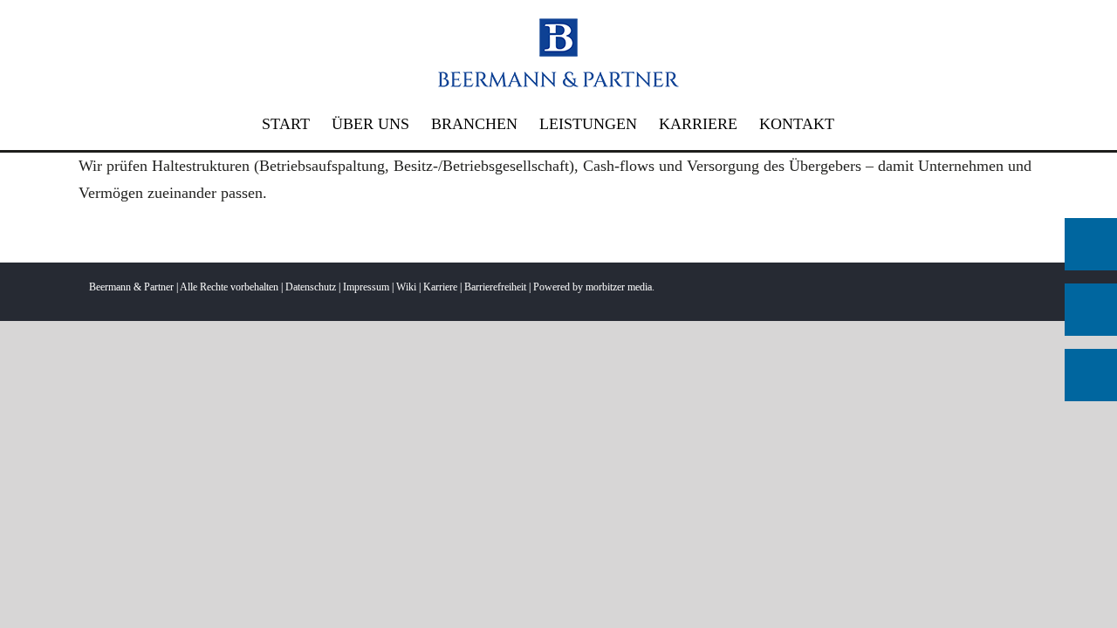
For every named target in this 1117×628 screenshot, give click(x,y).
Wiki (406, 287)
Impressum (366, 287)
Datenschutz (310, 287)
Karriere (440, 287)
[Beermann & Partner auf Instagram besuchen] (1091, 375)
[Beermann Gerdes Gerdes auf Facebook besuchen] (1091, 309)
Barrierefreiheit (495, 287)
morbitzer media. (620, 287)
